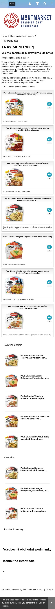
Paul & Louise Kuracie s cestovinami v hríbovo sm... (33, 356)
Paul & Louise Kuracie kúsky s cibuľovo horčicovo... (34, 417)
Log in (50, 589)
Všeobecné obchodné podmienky (27, 549)
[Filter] (37, 4)
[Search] (45, 4)
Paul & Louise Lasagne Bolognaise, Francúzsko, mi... (34, 377)
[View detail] (49, 104)
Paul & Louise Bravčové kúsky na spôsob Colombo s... (34, 438)
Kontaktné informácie (19, 561)
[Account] (30, 4)
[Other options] (52, 4)
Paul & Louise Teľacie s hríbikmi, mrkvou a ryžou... (33, 397)
